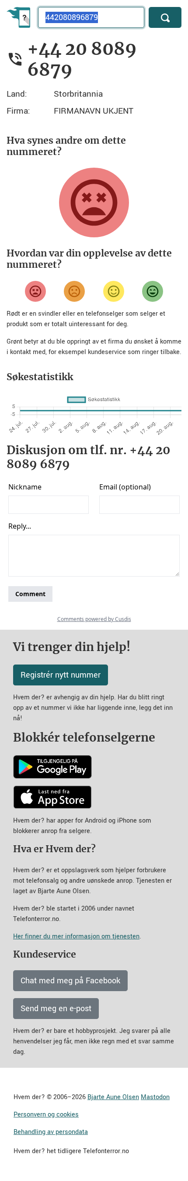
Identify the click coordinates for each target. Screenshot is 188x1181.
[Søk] (165, 17)
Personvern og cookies (46, 1114)
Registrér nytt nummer (61, 675)
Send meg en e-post (56, 1008)
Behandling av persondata (51, 1132)
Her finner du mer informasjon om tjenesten (76, 936)
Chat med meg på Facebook (70, 980)
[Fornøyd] (113, 291)
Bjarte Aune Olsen (113, 1097)
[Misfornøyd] (74, 291)
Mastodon (155, 1097)
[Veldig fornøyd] (152, 291)
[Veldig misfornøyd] (35, 291)
